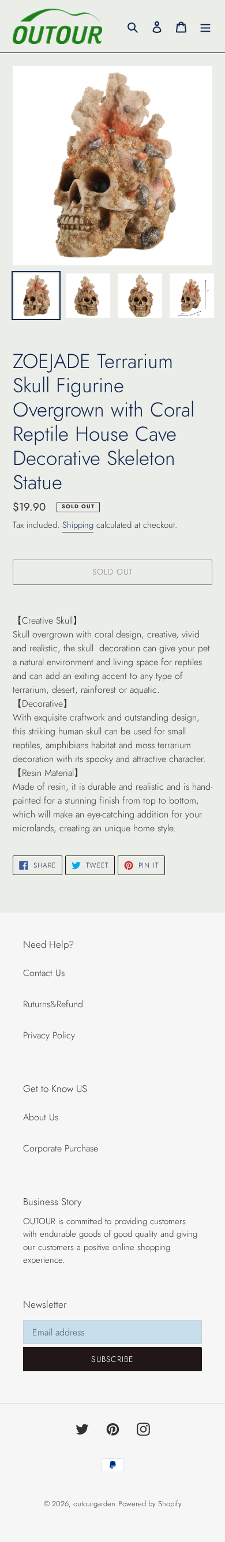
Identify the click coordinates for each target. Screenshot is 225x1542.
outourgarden (94, 1503)
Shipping (77, 525)
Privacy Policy (49, 1035)
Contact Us (44, 973)
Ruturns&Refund (53, 1004)
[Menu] (205, 26)
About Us (40, 1117)
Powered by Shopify (150, 1503)
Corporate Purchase (60, 1148)
